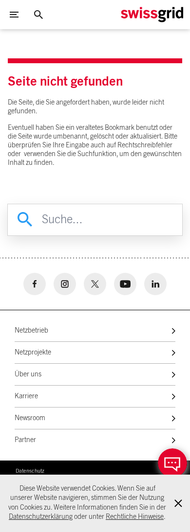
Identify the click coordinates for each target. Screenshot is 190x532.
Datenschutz (30, 471)
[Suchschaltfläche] (38, 14)
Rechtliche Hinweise (135, 517)
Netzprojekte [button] (33, 352)
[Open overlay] (172, 463)
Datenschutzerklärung (41, 517)
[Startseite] (152, 14)
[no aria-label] (34, 284)
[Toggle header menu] (14, 14)
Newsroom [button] (30, 418)
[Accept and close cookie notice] (178, 503)
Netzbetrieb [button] (31, 330)
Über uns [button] (28, 374)
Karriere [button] (26, 396)
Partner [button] (25, 440)
